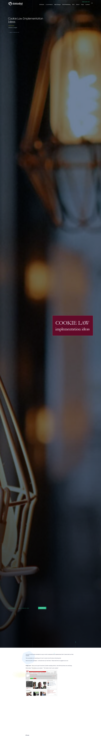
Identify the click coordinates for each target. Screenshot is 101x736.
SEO (73, 4)
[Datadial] (15, 3)
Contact (87, 4)
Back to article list (14, 32)
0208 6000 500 (86, 2)
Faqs (82, 4)
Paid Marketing (66, 4)
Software (41, 4)
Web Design (57, 4)
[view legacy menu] (92, 3)
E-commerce (49, 4)
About (77, 4)
